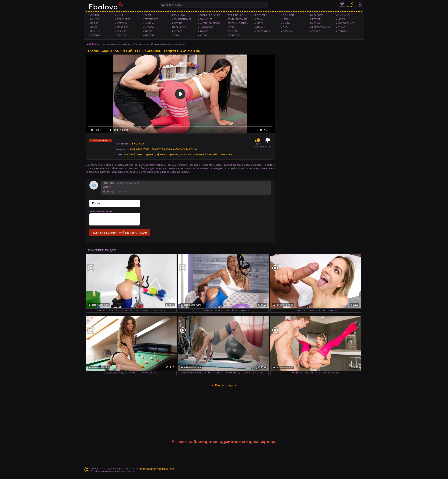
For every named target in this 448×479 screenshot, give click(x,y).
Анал (120, 15)
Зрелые (93, 23)
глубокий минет (133, 154)
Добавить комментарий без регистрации (120, 232)
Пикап (341, 27)
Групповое (151, 19)
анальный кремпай (205, 154)
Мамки (286, 23)
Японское (233, 35)
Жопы (341, 19)
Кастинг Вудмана (210, 23)
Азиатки (94, 15)
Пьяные (121, 31)
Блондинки (179, 15)
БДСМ (148, 15)
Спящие (315, 31)
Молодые (122, 27)
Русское (177, 31)
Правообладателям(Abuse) (156, 468)
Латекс (259, 23)
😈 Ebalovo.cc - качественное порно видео (110, 44)
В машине (343, 15)
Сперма (287, 31)
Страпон (343, 31)
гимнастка (226, 154)
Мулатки (150, 27)
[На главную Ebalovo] (105, 7)
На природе (179, 27)
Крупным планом (237, 23)
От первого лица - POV (322, 27)
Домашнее (206, 19)
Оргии (286, 27)
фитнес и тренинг (167, 154)
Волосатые (123, 19)
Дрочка (259, 19)
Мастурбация (346, 23)
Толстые (122, 35)
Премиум (94, 31)
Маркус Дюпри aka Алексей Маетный (174, 148)
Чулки (203, 35)
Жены (286, 19)
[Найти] (163, 5)
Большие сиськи (210, 15)
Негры (231, 27)
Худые (176, 35)
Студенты (95, 35)
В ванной (288, 15)
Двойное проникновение (184, 19)
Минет (93, 27)
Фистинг (150, 35)
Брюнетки (261, 15)
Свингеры (233, 31)
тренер (150, 154)
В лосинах (316, 15)
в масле (186, 154)
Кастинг (177, 23)
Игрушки (122, 23)
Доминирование (237, 19)
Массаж (315, 23)
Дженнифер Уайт (138, 148)
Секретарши (262, 31)
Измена (149, 23)
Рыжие (204, 31)
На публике (206, 27)
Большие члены (236, 15)
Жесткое (315, 19)
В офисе (94, 19)
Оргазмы (260, 27)
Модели (342, 6)
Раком (148, 31)
